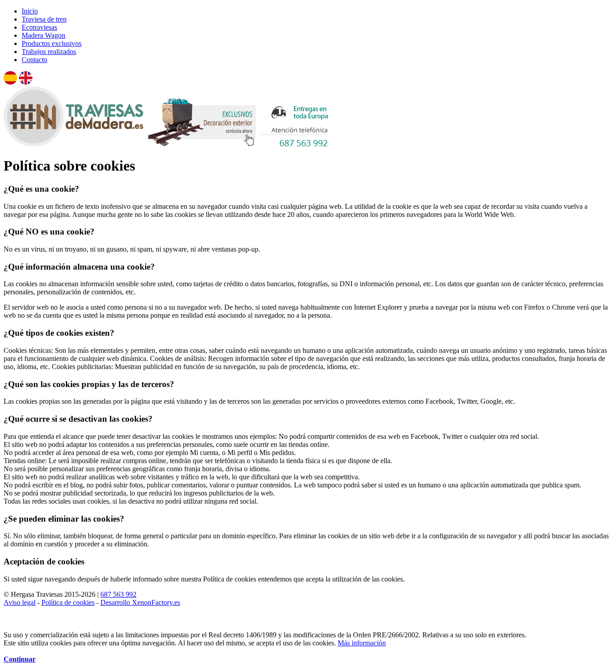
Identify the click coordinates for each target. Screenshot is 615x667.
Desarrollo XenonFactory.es (140, 602)
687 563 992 (118, 594)
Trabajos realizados (49, 51)
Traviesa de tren (44, 19)
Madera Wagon (43, 35)
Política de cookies (68, 602)
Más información (362, 643)
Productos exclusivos (51, 43)
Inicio (30, 11)
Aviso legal (20, 602)
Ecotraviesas (39, 27)
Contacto (34, 59)
